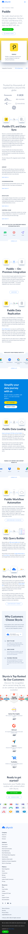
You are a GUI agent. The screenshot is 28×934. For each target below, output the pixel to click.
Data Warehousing (6, 852)
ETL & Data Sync (19, 68)
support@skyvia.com (6, 914)
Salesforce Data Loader (7, 859)
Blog (3, 887)
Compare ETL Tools (6, 893)
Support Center (5, 897)
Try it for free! (11, 402)
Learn (3, 895)
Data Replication (6, 850)
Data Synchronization (7, 848)
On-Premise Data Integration (8, 854)
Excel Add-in (7, 555)
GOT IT (5, 931)
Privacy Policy (5, 912)
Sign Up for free (8, 29)
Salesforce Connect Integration (9, 861)
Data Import (4, 844)
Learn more (4, 177)
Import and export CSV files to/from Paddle (12, 433)
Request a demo (10, 406)
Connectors (7, 7)
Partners (4, 838)
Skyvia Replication (6, 329)
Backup (3, 875)
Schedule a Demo (15, 797)
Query (3, 871)
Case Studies (5, 889)
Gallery (3, 891)
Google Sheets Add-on (19, 553)
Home (3, 7)
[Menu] (25, 2)
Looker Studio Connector (7, 879)
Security (4, 910)
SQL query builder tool (14, 542)
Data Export (4, 846)
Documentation (5, 899)
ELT (26, 68)
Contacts (4, 836)
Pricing (3, 881)
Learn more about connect (14, 603)
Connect (4, 877)
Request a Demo (10, 33)
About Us (4, 834)
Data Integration (5, 869)
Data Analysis (5, 857)
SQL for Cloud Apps (6, 863)
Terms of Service (5, 908)
